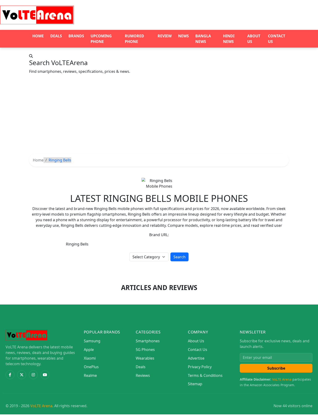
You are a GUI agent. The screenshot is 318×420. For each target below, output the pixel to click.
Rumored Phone (134, 38)
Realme (90, 375)
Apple (89, 349)
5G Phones (145, 349)
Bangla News (203, 38)
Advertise (196, 358)
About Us (253, 38)
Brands (76, 35)
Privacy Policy (200, 366)
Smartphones (148, 340)
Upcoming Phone (101, 38)
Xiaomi (90, 358)
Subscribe (276, 368)
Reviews (143, 375)
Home (38, 35)
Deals (56, 35)
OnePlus (91, 366)
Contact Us (276, 38)
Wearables (145, 358)
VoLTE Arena (281, 379)
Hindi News (228, 38)
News (183, 35)
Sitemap (195, 383)
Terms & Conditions (205, 375)
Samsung (92, 340)
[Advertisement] (159, 118)
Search (179, 256)
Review (165, 35)
